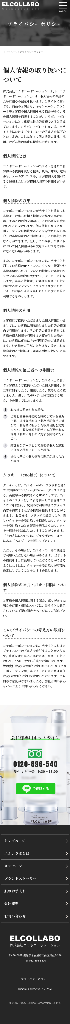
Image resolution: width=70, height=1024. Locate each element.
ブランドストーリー (20, 878)
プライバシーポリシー (35, 979)
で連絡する (40, 788)
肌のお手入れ (15, 890)
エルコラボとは (16, 853)
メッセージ (13, 865)
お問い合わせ (15, 916)
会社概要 (11, 903)
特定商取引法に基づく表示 (35, 989)
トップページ (15, 840)
